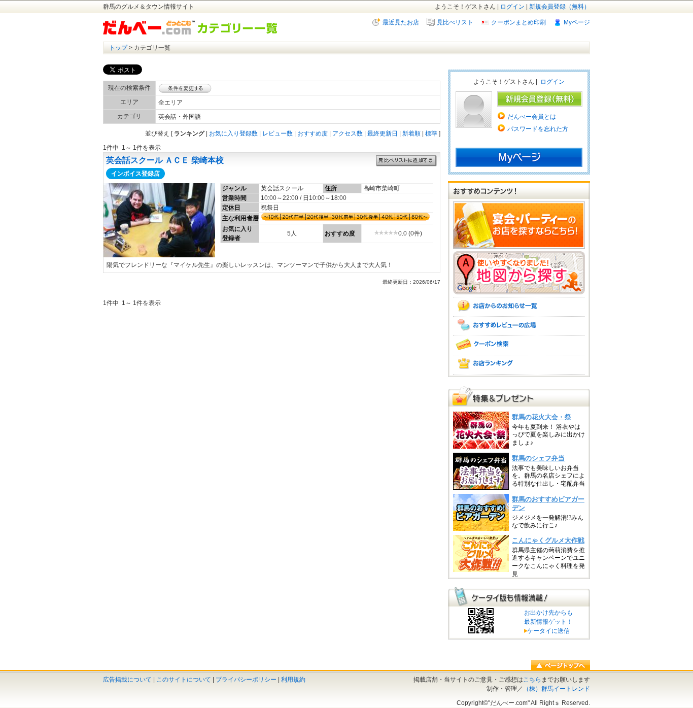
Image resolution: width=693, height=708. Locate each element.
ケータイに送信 (547, 630)
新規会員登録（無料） (559, 6)
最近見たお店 (401, 22)
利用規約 (293, 679)
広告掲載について (127, 679)
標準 (431, 133)
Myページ (577, 22)
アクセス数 (347, 133)
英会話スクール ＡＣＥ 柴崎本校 (165, 160)
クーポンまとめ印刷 (518, 22)
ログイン (512, 6)
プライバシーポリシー (246, 679)
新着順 (411, 133)
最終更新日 (382, 133)
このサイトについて (183, 679)
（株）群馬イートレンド (556, 688)
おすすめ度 (312, 133)
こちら (532, 679)
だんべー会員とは (531, 116)
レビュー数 (277, 133)
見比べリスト (455, 22)
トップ (118, 47)
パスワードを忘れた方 (537, 128)
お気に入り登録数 (233, 133)
